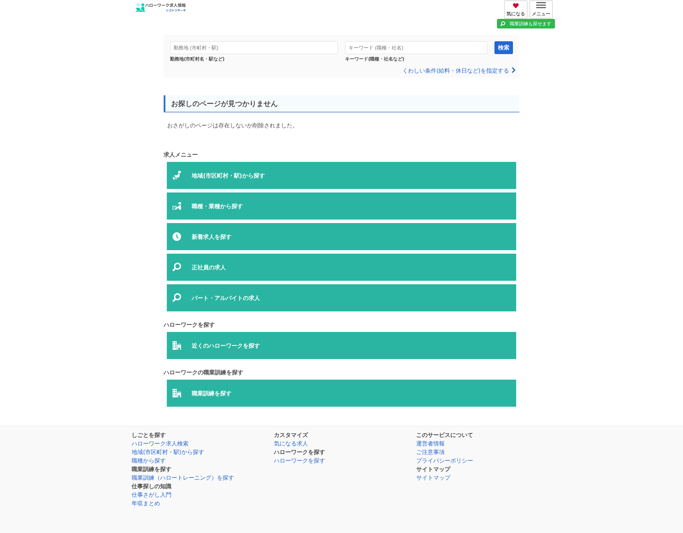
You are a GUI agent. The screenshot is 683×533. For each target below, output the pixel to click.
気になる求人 (291, 443)
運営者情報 (430, 443)
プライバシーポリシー (444, 460)
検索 (503, 47)
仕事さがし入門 (151, 494)
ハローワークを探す (299, 460)
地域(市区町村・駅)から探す (168, 451)
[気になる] (516, 4)
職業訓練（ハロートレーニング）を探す (183, 477)
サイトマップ (433, 477)
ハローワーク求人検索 (160, 443)
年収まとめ (146, 503)
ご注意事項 (430, 451)
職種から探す (149, 460)
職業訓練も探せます (530, 23)
